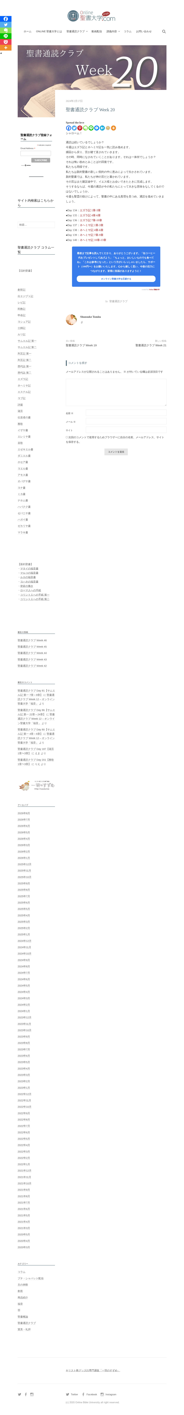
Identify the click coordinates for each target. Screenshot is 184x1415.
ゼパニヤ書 (24, 513)
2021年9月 (24, 1189)
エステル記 (24, 391)
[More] (113, 128)
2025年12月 (24, 864)
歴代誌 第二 (24, 372)
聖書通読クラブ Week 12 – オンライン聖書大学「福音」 (36, 699)
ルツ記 (21, 334)
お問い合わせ (144, 31)
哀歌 (20, 443)
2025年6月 (24, 902)
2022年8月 (24, 1119)
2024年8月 (24, 966)
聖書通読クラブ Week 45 (32, 646)
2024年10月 (24, 953)
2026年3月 (24, 845)
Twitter (74, 1394)
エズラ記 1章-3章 (90, 210)
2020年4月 (24, 1240)
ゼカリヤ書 (24, 526)
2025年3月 (24, 921)
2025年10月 (24, 877)
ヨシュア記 (24, 321)
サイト (69, 430)
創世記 (21, 289)
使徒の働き (26, 586)
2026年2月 (24, 851)
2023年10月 (24, 1030)
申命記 (21, 315)
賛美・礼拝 (24, 1329)
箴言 (20, 411)
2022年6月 (24, 1132)
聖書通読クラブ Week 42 (32, 665)
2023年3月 (24, 1074)
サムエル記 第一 (27, 340)
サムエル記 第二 (27, 347)
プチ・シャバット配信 (31, 1278)
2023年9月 (24, 1036)
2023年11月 (24, 1023)
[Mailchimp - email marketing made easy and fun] (26, 165)
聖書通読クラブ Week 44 (32, 653)
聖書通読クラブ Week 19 (81, 345)
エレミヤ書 (24, 436)
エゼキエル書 (25, 449)
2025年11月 (24, 870)
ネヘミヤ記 (24, 385)
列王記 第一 (24, 353)
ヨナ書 (21, 487)
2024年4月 (24, 992)
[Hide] (1, 53)
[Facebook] (68, 128)
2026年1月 (24, 857)
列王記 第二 (24, 360)
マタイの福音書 (29, 568)
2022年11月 (24, 1100)
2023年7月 (24, 1049)
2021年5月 (24, 1215)
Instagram (111, 1394)
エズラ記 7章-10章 (91, 220)
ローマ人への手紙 (30, 590)
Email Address (28, 148)
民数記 (21, 308)
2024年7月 (24, 972)
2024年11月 (24, 947)
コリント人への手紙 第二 (34, 599)
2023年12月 (24, 1017)
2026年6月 (24, 826)
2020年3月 (24, 1247)
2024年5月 (24, 985)
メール (71, 422)
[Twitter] (74, 128)
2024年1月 (24, 1011)
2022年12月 (24, 1094)
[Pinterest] (79, 128)
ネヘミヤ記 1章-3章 (91, 225)
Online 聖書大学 (154, 289)
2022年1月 (24, 1164)
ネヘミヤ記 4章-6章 (91, 230)
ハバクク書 (24, 506)
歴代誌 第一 (24, 366)
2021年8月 (24, 1196)
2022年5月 (24, 1138)
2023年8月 (24, 1043)
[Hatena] (102, 128)
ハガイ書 (23, 519)
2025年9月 (24, 883)
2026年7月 (24, 819)
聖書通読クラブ (76, 31)
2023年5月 (24, 1062)
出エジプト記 (25, 296)
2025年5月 (24, 909)
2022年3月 (24, 1151)
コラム (128, 31)
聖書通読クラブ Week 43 (32, 659)
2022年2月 (24, 1157)
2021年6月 (24, 1209)
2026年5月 (24, 832)
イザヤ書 (23, 430)
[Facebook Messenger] (96, 128)
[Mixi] (107, 128)
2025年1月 (24, 934)
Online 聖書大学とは (49, 31)
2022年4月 (24, 1145)
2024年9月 (24, 960)
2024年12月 (24, 940)
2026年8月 (24, 813)
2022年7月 (24, 1126)
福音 (20, 1303)
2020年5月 (24, 1234)
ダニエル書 (24, 455)
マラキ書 (23, 532)
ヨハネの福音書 (29, 581)
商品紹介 (23, 1297)
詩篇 (20, 404)
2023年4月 (24, 1068)
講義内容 (112, 31)
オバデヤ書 (24, 481)
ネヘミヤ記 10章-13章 (93, 240)
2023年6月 (24, 1055)
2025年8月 (24, 889)
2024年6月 (24, 979)
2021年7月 (24, 1202)
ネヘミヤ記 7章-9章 (91, 234)
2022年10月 (24, 1106)
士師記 (21, 328)
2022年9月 (24, 1113)
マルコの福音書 (29, 572)
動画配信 (97, 31)
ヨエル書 (23, 468)
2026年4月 (24, 838)
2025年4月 (24, 915)
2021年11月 (24, 1177)
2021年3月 (24, 1228)
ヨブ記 (21, 398)
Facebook (92, 1394)
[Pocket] (6, 42)
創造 (20, 1291)
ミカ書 (21, 494)
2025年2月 (24, 928)
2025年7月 (24, 896)
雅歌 (20, 423)
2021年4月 (24, 1221)
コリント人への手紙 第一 (34, 594)
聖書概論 (23, 1316)
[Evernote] (85, 128)
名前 (69, 413)
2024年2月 (24, 1004)
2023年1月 (24, 1087)
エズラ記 (23, 379)
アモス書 (23, 474)
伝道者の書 (24, 417)
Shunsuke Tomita (90, 316)
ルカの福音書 (28, 577)
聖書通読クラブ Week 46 (32, 640)
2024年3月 (24, 998)
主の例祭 (23, 1284)
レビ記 (21, 302)
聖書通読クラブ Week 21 (151, 345)
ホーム (27, 31)
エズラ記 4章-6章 (90, 215)
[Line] (91, 128)
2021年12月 (24, 1170)
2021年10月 (24, 1183)
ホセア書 (23, 462)
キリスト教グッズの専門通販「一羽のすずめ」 (93, 1370)
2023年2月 (24, 1081)
